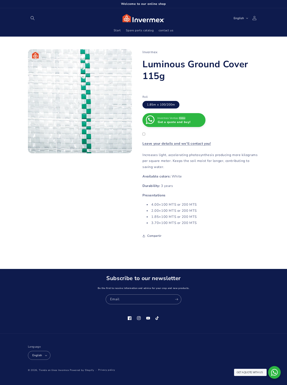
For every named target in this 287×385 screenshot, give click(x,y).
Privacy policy (106, 370)
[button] (32, 18)
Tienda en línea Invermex (54, 370)
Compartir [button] (154, 236)
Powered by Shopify (82, 370)
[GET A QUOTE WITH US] (274, 372)
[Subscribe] (176, 299)
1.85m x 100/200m (161, 105)
